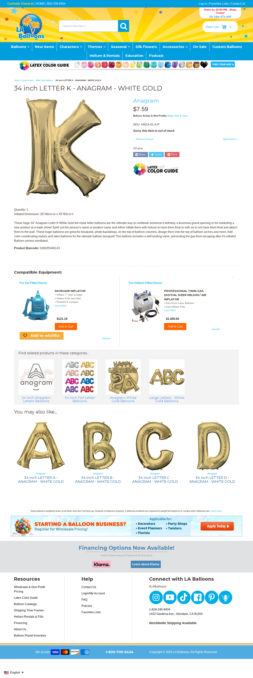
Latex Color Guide (26, 597)
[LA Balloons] (30, 25)
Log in (203, 3)
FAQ (84, 599)
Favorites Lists (218, 3)
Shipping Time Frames (29, 610)
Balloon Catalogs (25, 604)
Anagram (146, 100)
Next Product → (231, 139)
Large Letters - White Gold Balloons (38, 80)
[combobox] (88, 26)
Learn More (60, 305)
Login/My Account (93, 593)
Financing (20, 623)
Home (16, 80)
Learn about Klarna (145, 564)
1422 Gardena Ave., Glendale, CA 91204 (176, 613)
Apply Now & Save (178, 115)
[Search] (123, 26)
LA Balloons (181, 652)
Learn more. (216, 511)
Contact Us (238, 3)
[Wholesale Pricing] (126, 534)
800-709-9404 (56, 3)
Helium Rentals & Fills (28, 616)
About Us (20, 629)
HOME (40, 3)
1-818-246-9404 (159, 609)
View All (106, 338)
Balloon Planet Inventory (30, 635)
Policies (86, 605)
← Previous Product (143, 139)
